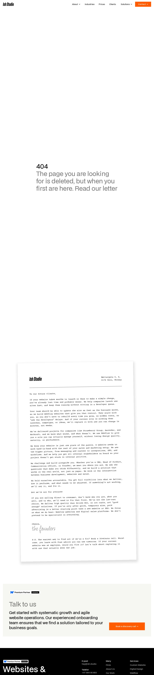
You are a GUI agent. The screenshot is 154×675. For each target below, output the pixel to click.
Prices (102, 4)
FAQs (108, 665)
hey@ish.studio (89, 663)
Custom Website (138, 665)
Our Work (110, 673)
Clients (112, 4)
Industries (89, 4)
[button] (76, 4)
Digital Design (136, 669)
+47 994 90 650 (89, 672)
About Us (110, 669)
